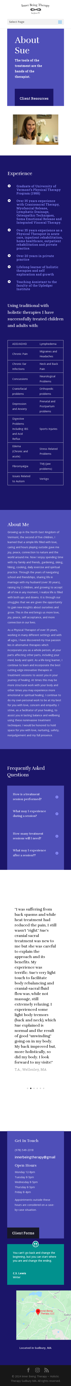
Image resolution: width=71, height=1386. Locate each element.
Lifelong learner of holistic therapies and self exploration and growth (37, 270)
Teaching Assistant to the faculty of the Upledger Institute (36, 285)
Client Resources (34, 98)
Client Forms (23, 1233)
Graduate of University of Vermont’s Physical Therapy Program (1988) (38, 189)
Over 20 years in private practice (35, 257)
